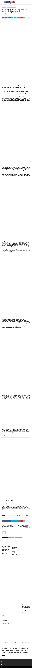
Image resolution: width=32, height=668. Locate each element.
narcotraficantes (10, 517)
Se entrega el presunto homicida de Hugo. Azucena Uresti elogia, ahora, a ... (8, 526)
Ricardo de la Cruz (25, 517)
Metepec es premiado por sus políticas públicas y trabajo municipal (26, 607)
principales (16, 517)
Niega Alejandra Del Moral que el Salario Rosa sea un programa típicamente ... (24, 526)
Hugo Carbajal (12, 515)
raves (20, 517)
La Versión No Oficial (26, 515)
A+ (1, 662)
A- (1, 666)
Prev (3, 615)
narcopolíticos (4, 517)
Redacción (8, 531)
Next (5, 615)
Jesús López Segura (19, 515)
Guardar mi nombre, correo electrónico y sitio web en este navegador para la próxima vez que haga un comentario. (16, 650)
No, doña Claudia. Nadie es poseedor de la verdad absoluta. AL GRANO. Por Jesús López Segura (6, 551)
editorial (7, 515)
